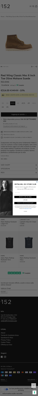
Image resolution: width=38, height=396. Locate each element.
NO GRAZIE (25, 211)
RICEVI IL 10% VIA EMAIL (25, 197)
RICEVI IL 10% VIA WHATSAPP (25, 203)
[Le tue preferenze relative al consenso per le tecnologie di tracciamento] (34, 392)
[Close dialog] (36, 181)
